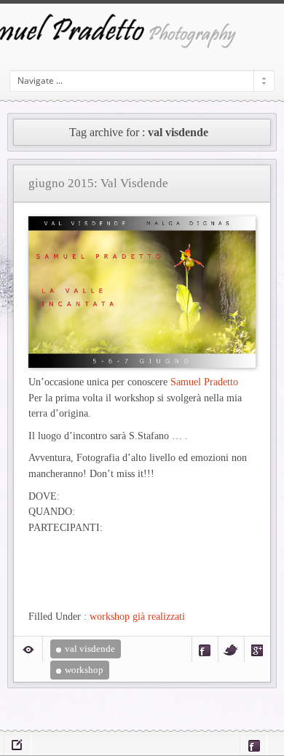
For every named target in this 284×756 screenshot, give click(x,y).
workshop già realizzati (137, 616)
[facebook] (253, 744)
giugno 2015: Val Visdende (98, 183)
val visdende (90, 648)
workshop (84, 669)
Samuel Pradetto (204, 381)
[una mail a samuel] (17, 744)
